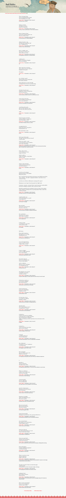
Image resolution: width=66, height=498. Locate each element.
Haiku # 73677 (21, 458)
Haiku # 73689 (21, 355)
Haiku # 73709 (21, 158)
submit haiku (14, 13)
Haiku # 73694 (21, 309)
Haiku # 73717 (21, 73)
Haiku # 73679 (21, 441)
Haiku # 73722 (21, 28)
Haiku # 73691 (21, 338)
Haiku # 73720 (21, 45)
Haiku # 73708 (21, 167)
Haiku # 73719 (21, 54)
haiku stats (24, 13)
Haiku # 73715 (21, 93)
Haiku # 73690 (21, 346)
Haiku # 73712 (21, 121)
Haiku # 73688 (21, 366)
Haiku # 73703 (21, 226)
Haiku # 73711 (21, 132)
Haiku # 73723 (21, 20)
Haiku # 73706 (21, 200)
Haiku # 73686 (21, 383)
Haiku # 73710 (21, 145)
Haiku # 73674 (21, 486)
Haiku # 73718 (21, 62)
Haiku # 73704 (21, 217)
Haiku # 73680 (21, 433)
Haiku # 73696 (21, 292)
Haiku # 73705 (21, 209)
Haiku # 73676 (21, 468)
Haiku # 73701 (21, 245)
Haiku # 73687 (21, 374)
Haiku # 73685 (21, 391)
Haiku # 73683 (21, 408)
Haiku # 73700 (21, 254)
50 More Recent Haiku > (38, 490)
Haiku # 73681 (21, 424)
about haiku (10, 13)
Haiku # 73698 (21, 275)
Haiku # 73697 (21, 283)
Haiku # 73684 (21, 400)
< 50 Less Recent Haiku (28, 490)
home (6, 13)
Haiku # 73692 (21, 329)
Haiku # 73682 (21, 416)
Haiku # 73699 (21, 266)
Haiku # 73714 (21, 102)
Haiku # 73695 (21, 301)
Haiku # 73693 (21, 321)
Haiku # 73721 (21, 37)
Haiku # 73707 (21, 192)
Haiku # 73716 (21, 85)
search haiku (19, 13)
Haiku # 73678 (21, 450)
